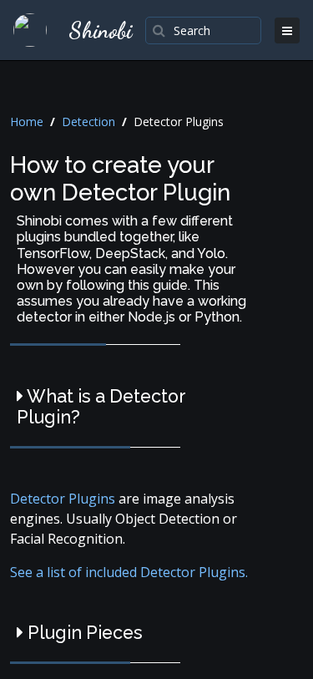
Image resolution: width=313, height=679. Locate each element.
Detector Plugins (64, 498)
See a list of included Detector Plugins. (129, 572)
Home (26, 121)
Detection (88, 121)
